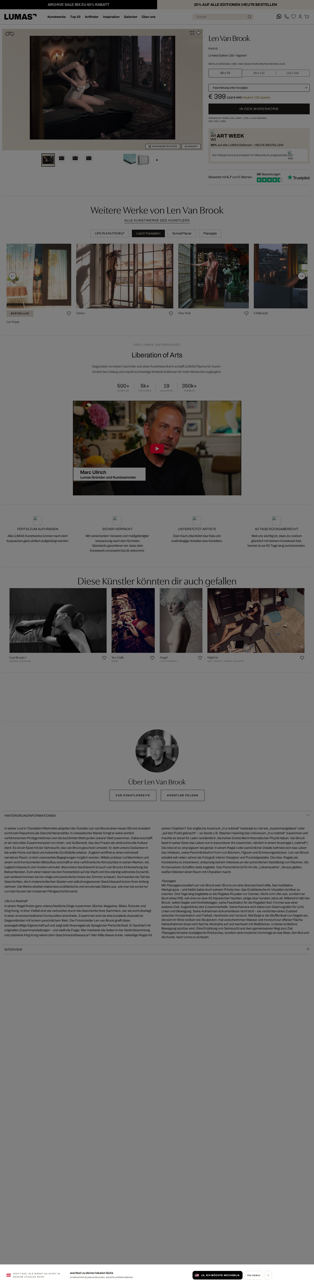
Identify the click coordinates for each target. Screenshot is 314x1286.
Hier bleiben (253, 1275)
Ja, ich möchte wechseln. (220, 1275)
